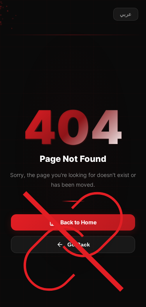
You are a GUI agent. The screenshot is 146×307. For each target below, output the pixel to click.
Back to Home (78, 222)
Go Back (78, 244)
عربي (126, 14)
